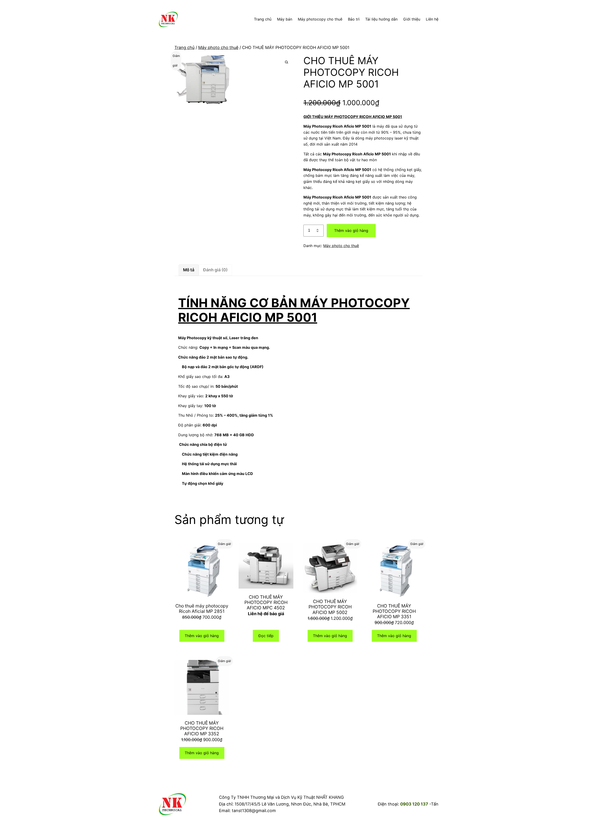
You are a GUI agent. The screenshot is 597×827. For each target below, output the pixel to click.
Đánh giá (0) (215, 269)
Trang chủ (184, 47)
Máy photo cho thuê (218, 47)
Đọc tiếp (266, 635)
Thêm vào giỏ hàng (351, 230)
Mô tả (188, 269)
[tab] (189, 270)
